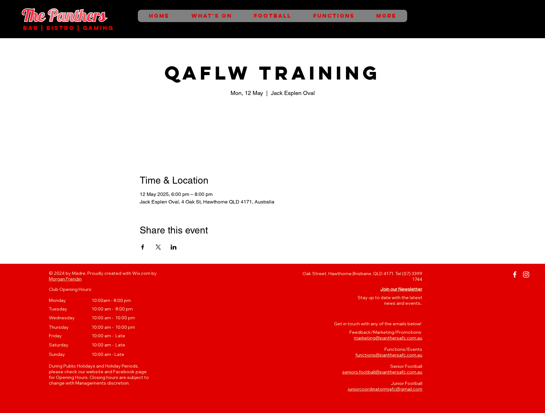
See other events (273, 128)
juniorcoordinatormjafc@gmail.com (385, 389)
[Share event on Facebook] (143, 247)
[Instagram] (526, 274)
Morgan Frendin (65, 279)
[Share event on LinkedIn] (174, 247)
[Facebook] (515, 274)
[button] (401, 289)
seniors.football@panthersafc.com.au (382, 372)
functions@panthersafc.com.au (388, 355)
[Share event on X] (158, 247)
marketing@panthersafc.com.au (388, 338)
